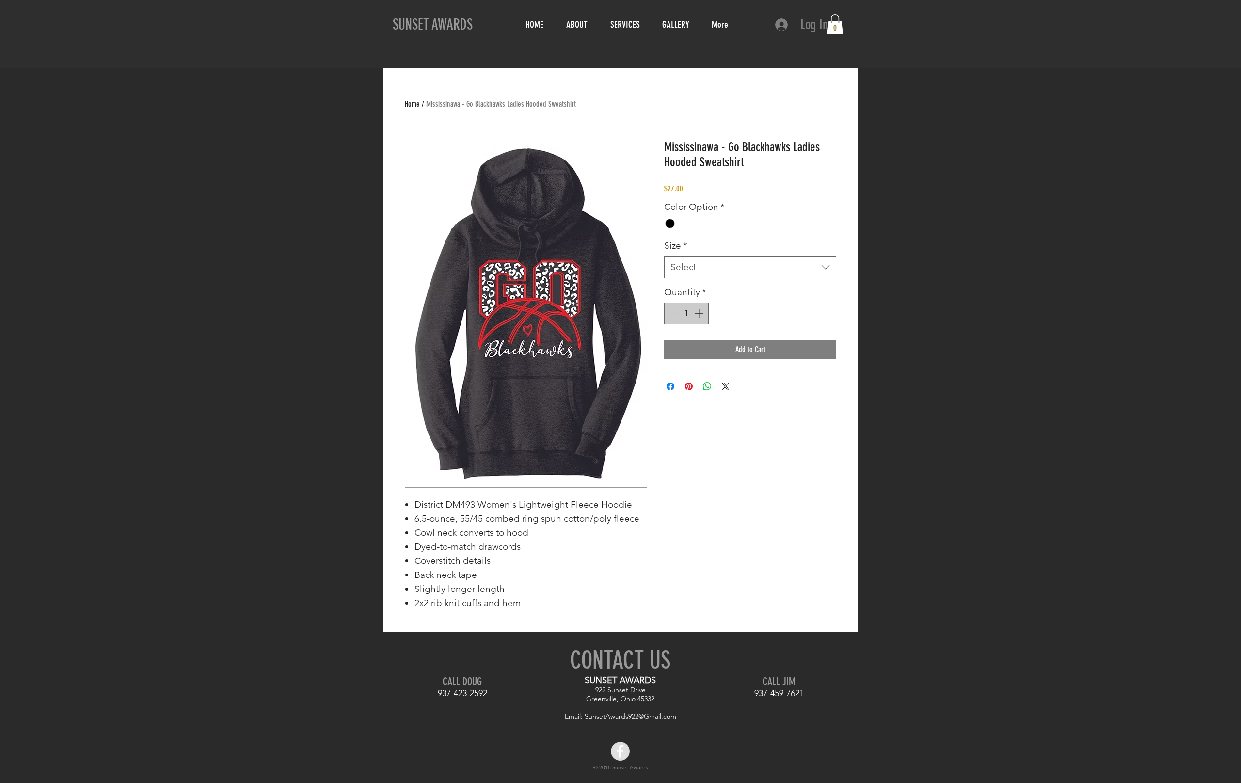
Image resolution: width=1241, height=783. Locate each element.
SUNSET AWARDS (433, 24)
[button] (835, 24)
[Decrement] (674, 313)
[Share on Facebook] (670, 386)
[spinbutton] (687, 313)
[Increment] (700, 313)
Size (675, 245)
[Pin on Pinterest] (689, 386)
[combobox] (750, 267)
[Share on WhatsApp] (707, 386)
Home (412, 104)
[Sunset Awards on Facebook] (620, 751)
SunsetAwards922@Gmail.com (630, 716)
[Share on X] (726, 386)
